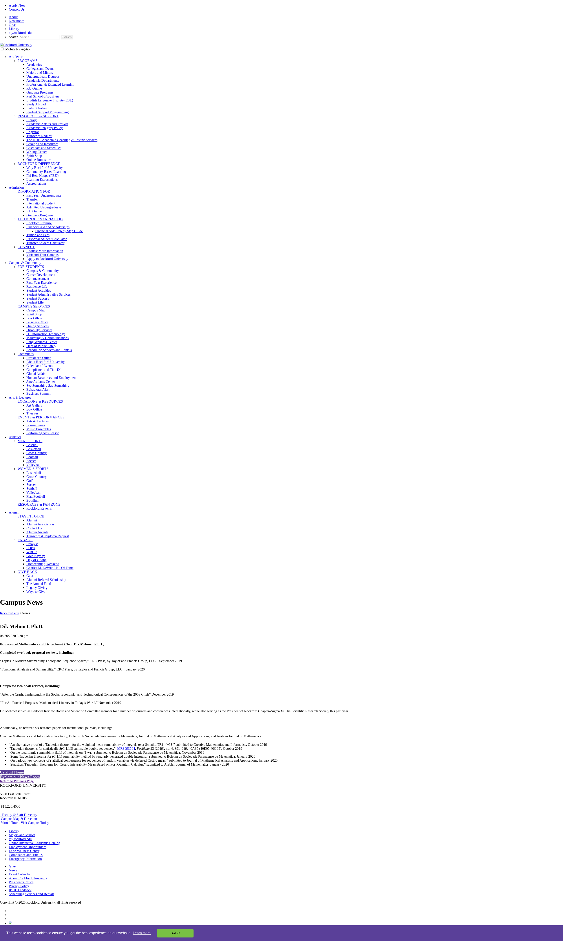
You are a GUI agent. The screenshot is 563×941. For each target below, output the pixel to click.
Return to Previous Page (17, 781)
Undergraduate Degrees (42, 76)
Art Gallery (34, 405)
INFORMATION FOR (34, 191)
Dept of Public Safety (41, 346)
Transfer (32, 199)
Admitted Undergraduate (43, 207)
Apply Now (17, 5)
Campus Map (35, 310)
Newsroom (16, 21)
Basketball (33, 449)
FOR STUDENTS (31, 267)
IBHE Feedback (20, 890)
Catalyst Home (12, 772)
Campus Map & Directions (19, 819)
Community (26, 354)
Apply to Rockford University (47, 259)
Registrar (32, 132)
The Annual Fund (38, 584)
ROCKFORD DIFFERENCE (39, 164)
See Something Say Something (47, 385)
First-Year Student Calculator (46, 239)
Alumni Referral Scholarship (46, 580)
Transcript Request (39, 136)
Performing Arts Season (42, 433)
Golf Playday (35, 556)
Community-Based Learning (46, 171)
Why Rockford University (44, 167)
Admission (16, 187)
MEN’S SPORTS (30, 441)
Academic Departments (42, 80)
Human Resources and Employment (51, 377)
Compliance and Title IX (43, 370)
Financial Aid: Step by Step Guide (59, 231)
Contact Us (16, 9)
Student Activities (38, 290)
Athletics (15, 437)
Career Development (40, 274)
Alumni (14, 512)
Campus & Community (25, 263)
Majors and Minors (39, 72)
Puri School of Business (43, 96)
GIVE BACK (27, 572)
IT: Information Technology (45, 334)
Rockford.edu (9, 613)
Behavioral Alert (37, 389)
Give (12, 25)
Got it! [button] (175, 933)
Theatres (32, 413)
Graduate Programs (39, 92)
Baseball (32, 445)
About (13, 17)
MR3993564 (126, 748)
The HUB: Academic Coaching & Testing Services (61, 140)
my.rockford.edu (20, 33)
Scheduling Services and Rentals (49, 350)
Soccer (31, 461)
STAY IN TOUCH (31, 516)
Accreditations (36, 183)
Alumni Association (40, 524)
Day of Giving (36, 560)
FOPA (30, 548)
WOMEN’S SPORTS (33, 469)
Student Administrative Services (48, 294)
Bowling (32, 500)
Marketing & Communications (47, 338)
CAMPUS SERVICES (34, 306)
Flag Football (35, 496)
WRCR (31, 552)
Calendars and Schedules (43, 148)
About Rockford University (45, 362)
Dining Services (37, 326)
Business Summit (38, 393)
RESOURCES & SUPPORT (38, 116)
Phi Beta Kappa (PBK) (42, 175)
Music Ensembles (38, 429)
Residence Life (36, 286)
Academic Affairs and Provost (47, 124)
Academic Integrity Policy (44, 128)
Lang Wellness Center (41, 342)
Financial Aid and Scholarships (47, 227)
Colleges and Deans (40, 68)
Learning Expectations (42, 179)
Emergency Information (25, 859)
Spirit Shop (34, 156)
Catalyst (32, 544)
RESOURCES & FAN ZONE (39, 504)
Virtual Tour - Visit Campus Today (24, 823)
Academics (16, 57)
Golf (29, 480)
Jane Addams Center (40, 381)
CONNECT (26, 247)
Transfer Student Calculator (45, 243)
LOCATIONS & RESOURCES (40, 401)
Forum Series (35, 425)
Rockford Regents (39, 508)
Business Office (37, 322)
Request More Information (44, 251)
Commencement (37, 278)
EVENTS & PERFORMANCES (41, 417)
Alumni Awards (37, 532)
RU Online (34, 88)
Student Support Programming (47, 112)
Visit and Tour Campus (42, 255)
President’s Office (38, 358)
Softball (31, 488)
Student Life (35, 302)
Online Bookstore (38, 160)
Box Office (34, 318)
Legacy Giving (36, 587)
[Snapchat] (10, 923)
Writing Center (36, 152)
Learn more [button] (142, 933)
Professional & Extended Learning (50, 84)
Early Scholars (36, 108)
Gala (29, 576)
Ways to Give (35, 591)
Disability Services (39, 330)
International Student (40, 203)
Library (14, 29)
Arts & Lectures (20, 397)
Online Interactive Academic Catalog (34, 843)
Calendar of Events (39, 366)
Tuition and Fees (37, 235)
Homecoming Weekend (42, 564)
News (13, 870)
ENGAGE (25, 540)
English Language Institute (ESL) (49, 100)
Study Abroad (36, 104)
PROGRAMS (27, 61)
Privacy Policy (19, 886)
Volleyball (33, 465)
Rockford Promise (39, 223)
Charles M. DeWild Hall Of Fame (49, 568)
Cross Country (36, 453)
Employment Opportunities (27, 847)
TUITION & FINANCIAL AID (40, 219)
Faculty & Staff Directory (18, 815)
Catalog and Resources (42, 144)
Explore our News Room (20, 777)
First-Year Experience (41, 282)
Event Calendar (19, 874)
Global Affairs (36, 374)
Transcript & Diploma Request (47, 536)
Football (32, 457)
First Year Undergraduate (43, 195)
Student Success (37, 298)
